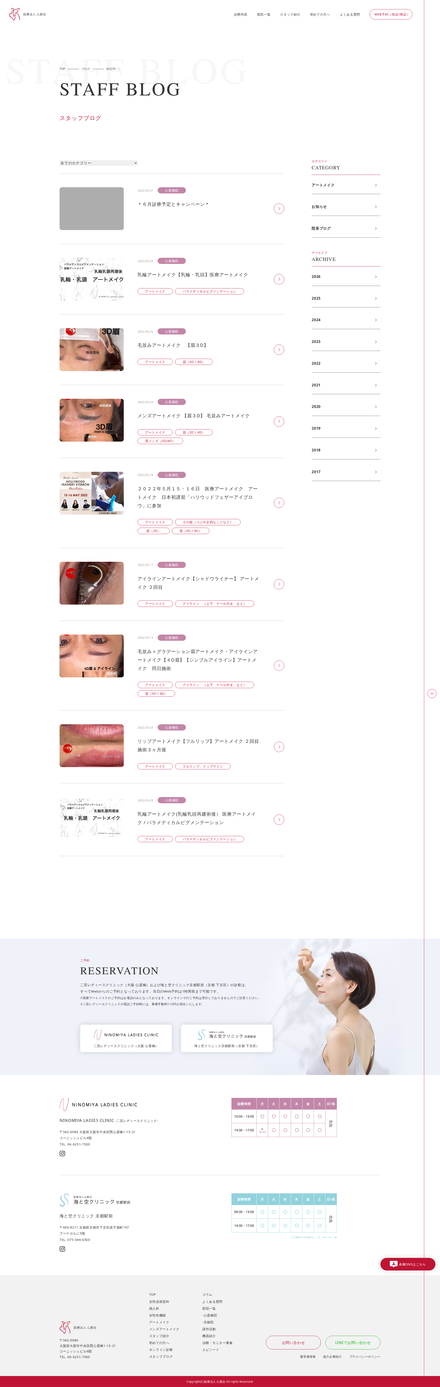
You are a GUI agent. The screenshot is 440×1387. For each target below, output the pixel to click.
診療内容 (241, 14)
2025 (316, 298)
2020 (316, 406)
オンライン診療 (161, 1349)
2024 (316, 319)
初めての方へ (320, 14)
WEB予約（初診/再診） (392, 14)
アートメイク (323, 184)
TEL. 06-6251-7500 (75, 1144)
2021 (316, 385)
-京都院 (208, 1322)
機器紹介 (209, 1336)
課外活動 (209, 1329)
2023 (316, 341)
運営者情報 (308, 1356)
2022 (316, 363)
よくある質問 (350, 14)
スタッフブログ (161, 1356)
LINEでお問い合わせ (353, 1342)
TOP (152, 1294)
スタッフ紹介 (290, 14)
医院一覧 (264, 14)
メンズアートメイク (164, 1329)
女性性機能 (157, 1315)
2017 (316, 471)
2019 (316, 428)
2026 (316, 276)
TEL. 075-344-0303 (75, 1240)
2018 (316, 450)
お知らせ (319, 206)
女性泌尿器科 (159, 1301)
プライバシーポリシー (365, 1356)
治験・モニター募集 (217, 1343)
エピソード (210, 1349)
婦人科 (154, 1308)
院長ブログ (321, 228)
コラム (207, 1294)
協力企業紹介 (332, 1356)
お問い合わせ (293, 1342)
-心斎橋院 (209, 1315)
